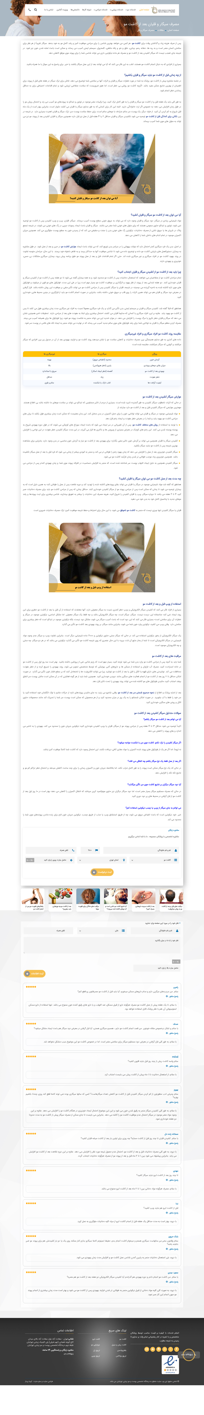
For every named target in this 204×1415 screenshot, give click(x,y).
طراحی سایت (48, 1381)
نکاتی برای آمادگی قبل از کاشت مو (161, 116)
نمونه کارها (86, 10)
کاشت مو (136, 43)
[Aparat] (146, 1349)
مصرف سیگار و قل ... (144, 30)
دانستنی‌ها (75, 10)
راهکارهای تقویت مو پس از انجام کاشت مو (34, 907)
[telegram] (170, 1349)
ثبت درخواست (105, 872)
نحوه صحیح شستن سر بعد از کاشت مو (136, 693)
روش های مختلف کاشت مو (145, 425)
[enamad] (170, 1365)
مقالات (161, 30)
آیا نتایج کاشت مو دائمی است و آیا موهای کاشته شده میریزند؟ (116, 907)
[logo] (163, 10)
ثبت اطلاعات (37, 974)
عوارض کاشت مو (68, 247)
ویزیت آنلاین (62, 10)
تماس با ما (48, 10)
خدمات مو (131, 10)
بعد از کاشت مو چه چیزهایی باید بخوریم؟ (61, 907)
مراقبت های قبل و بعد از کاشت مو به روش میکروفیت (172, 907)
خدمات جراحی (101, 10)
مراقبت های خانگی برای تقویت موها (88, 907)
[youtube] (152, 1349)
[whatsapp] (164, 1349)
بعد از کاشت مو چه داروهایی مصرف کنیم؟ (144, 907)
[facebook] (176, 1349)
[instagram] (158, 1349)
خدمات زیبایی (117, 10)
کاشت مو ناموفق (127, 510)
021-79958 (69, 1354)
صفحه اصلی (144, 10)
